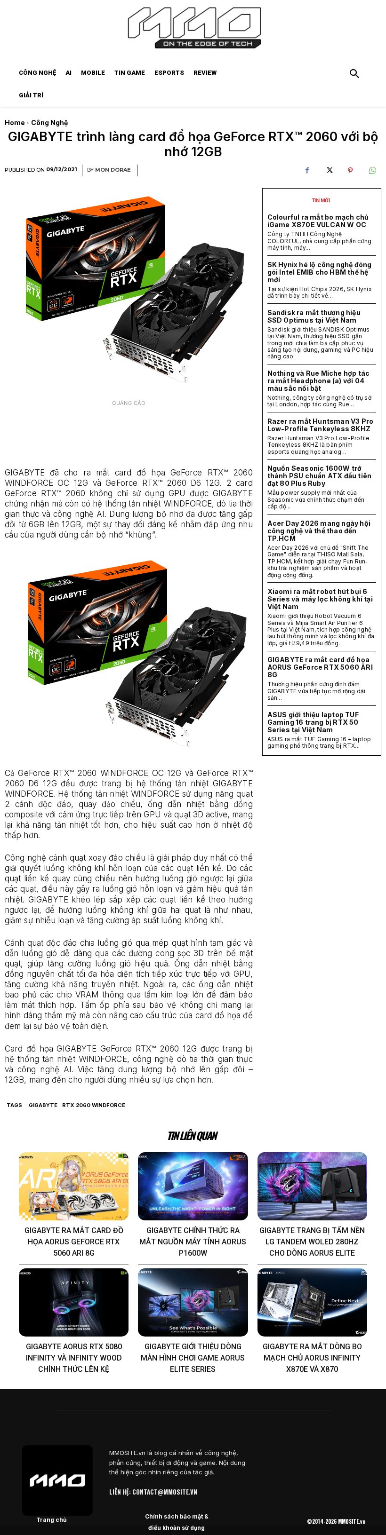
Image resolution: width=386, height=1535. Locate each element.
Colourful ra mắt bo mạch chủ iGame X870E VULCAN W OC (318, 221)
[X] (328, 170)
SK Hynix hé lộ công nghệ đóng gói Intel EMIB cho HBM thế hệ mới (319, 272)
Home (15, 123)
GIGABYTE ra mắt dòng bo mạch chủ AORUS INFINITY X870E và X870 (312, 1358)
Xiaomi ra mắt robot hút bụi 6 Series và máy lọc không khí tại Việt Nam (320, 598)
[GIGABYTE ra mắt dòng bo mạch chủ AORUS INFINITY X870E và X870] (312, 1302)
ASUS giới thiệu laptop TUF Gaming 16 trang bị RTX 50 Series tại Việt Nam (313, 722)
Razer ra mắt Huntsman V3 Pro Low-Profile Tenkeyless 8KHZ (320, 425)
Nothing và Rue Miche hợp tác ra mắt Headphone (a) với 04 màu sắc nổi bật (318, 380)
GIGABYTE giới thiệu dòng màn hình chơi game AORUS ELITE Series (193, 1358)
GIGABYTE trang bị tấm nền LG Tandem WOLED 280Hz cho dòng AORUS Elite (312, 1242)
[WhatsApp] (371, 170)
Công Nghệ (49, 123)
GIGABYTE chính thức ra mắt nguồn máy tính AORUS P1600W (192, 1242)
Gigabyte (43, 1105)
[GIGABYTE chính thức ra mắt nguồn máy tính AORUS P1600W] (193, 1186)
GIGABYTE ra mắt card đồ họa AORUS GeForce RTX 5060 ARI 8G (320, 667)
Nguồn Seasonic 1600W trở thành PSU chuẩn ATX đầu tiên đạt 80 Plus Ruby (319, 475)
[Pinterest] (350, 170)
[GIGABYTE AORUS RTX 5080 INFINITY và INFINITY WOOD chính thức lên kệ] (74, 1302)
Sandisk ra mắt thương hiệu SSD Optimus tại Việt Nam (314, 316)
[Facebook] (307, 170)
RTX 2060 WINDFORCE (93, 1105)
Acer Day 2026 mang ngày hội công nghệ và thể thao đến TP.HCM (318, 530)
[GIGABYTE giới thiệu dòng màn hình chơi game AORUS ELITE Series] (193, 1302)
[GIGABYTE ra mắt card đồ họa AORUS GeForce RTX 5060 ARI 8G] (74, 1186)
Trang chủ (51, 1519)
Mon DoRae (113, 170)
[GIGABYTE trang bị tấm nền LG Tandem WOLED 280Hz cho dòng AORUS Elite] (312, 1186)
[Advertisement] (129, 434)
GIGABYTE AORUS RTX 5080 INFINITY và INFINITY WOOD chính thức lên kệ (74, 1358)
